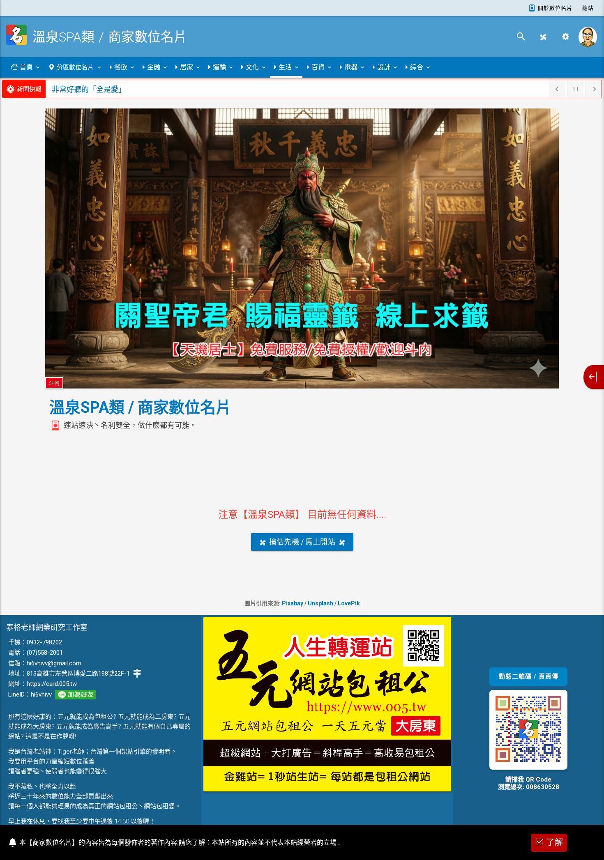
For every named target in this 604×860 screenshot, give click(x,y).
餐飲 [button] (120, 67)
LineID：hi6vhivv (30, 694)
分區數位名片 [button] (75, 67)
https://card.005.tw (52, 684)
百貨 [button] (318, 67)
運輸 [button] (219, 67)
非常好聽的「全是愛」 (89, 89)
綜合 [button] (416, 67)
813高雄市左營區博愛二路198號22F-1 (78, 673)
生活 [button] (285, 67)
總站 (588, 8)
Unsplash (320, 603)
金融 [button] (153, 67)
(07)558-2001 (45, 652)
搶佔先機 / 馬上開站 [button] (302, 542)
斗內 (54, 383)
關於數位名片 (555, 8)
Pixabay (292, 603)
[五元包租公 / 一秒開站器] (543, 36)
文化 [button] (252, 67)
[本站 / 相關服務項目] (593, 377)
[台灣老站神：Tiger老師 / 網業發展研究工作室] (587, 36)
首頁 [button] (26, 67)
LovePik (349, 603)
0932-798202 (44, 642)
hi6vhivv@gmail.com (54, 663)
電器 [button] (350, 67)
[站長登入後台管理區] (565, 36)
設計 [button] (383, 67)
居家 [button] (186, 67)
